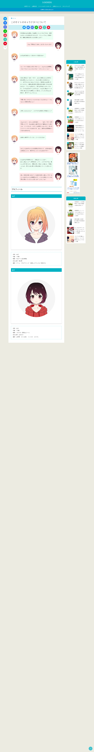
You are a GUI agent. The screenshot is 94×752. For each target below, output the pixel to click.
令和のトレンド (57, 6)
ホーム (14, 18)
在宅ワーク (27, 6)
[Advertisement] (76, 37)
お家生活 (34, 6)
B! (5, 27)
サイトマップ (66, 6)
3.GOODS (47, 2)
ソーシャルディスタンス (44, 6)
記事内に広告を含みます (47, 9)
